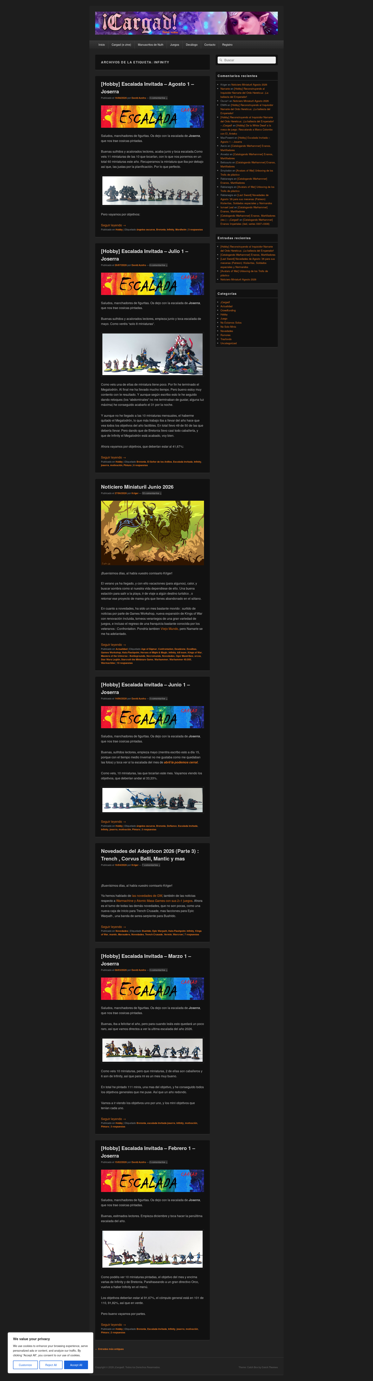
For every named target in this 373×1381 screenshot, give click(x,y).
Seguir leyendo (113, 225)
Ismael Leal (227, 207)
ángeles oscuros (146, 229)
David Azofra (139, 98)
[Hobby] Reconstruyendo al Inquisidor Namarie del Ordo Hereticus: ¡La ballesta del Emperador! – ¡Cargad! (247, 121)
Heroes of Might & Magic (153, 652)
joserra (105, 465)
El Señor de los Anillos (159, 461)
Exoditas (191, 649)
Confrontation (165, 649)
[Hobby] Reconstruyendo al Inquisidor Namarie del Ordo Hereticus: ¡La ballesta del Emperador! (244, 93)
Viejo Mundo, (170, 628)
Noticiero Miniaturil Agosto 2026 (249, 84)
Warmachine (108, 663)
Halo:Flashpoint (130, 652)
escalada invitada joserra (161, 1123)
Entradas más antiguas (109, 1349)
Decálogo (192, 44)
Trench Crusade (154, 934)
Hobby (119, 229)
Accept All (76, 1365)
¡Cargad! (225, 302)
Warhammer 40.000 (180, 659)
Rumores (225, 335)
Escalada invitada (183, 461)
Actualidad (121, 649)
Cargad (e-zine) (121, 44)
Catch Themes (270, 1367)
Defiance (172, 826)
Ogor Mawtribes (184, 656)
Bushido (146, 931)
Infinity (170, 229)
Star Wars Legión (110, 659)
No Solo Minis (228, 326)
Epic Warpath (159, 931)
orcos (197, 656)
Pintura (128, 465)
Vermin (168, 934)
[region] (50, 1352)
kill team (181, 652)
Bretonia (161, 229)
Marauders (124, 934)
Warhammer (161, 659)
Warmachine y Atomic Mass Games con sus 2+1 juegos (154, 900)
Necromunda (153, 656)
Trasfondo (226, 339)
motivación (116, 465)
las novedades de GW (147, 895)
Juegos (174, 44)
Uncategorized (228, 343)
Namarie (225, 88)
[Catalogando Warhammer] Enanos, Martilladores (247, 254)
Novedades (168, 656)
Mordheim (180, 229)
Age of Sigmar (149, 649)
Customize (25, 1365)
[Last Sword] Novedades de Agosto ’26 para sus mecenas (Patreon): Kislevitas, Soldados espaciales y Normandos (246, 199)
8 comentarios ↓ (158, 265)
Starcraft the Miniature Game (137, 659)
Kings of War (195, 652)
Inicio (101, 44)
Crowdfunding (228, 310)
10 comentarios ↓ (152, 493)
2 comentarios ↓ (158, 1162)
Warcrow (178, 934)
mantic (113, 934)
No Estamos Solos (231, 322)
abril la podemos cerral (181, 762)
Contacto (209, 44)
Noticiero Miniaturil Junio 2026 (137, 486)
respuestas (195, 229)
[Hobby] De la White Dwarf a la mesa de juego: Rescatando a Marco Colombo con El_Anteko (246, 129)
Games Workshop (111, 652)
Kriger (135, 493)
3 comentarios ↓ (158, 98)
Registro (227, 44)
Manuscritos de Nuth (150, 44)
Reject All (51, 1365)
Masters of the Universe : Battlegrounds (123, 656)
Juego (223, 318)
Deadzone (180, 649)
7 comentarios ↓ (151, 865)
